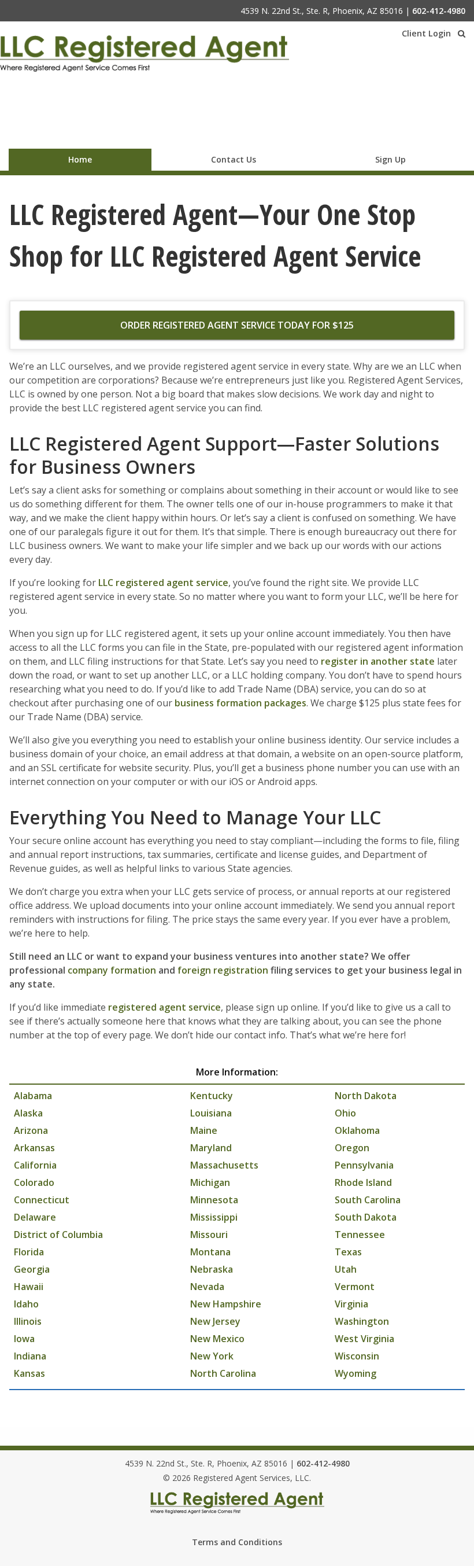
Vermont (355, 1286)
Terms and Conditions (237, 1541)
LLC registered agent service (163, 582)
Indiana (30, 1356)
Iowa (24, 1338)
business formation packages (240, 703)
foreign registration (222, 970)
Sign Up (390, 159)
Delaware (35, 1217)
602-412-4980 (438, 10)
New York (212, 1356)
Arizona (31, 1130)
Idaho (26, 1304)
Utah (346, 1269)
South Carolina (368, 1199)
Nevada (207, 1286)
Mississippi (214, 1217)
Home (80, 159)
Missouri (209, 1234)
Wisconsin (357, 1356)
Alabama (33, 1095)
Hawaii (28, 1286)
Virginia (351, 1304)
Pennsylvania (364, 1165)
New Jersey (215, 1321)
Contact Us (233, 159)
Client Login (426, 33)
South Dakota (366, 1217)
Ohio (345, 1113)
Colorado (34, 1182)
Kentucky (211, 1095)
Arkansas (34, 1147)
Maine (203, 1130)
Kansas (29, 1373)
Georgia (32, 1269)
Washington (362, 1321)
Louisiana (211, 1113)
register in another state (378, 661)
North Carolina (223, 1373)
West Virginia (364, 1338)
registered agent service (164, 1007)
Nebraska (211, 1269)
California (35, 1165)
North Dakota (366, 1095)
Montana (210, 1252)
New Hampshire (225, 1304)
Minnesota (214, 1199)
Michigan (210, 1182)
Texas (348, 1252)
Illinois (28, 1321)
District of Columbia (58, 1234)
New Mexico (217, 1338)
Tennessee (360, 1234)
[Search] (461, 34)
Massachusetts (224, 1165)
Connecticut (41, 1199)
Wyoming (355, 1373)
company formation (112, 970)
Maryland (211, 1147)
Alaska (28, 1113)
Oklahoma (357, 1130)
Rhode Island (363, 1182)
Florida (29, 1252)
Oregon (352, 1147)
